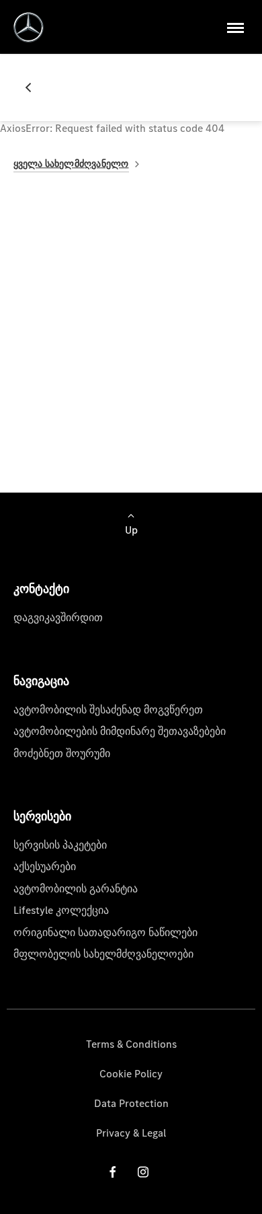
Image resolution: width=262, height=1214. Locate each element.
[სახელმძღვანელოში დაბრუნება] (33, 87)
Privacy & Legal (131, 1133)
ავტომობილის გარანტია (75, 889)
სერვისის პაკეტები (60, 845)
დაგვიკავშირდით (58, 617)
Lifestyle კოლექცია (61, 910)
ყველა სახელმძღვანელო (71, 163)
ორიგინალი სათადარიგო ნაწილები (105, 932)
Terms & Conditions (131, 1044)
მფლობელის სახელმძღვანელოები (103, 954)
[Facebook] (113, 1171)
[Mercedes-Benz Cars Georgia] (28, 27)
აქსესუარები (44, 866)
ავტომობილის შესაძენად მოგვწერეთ (108, 710)
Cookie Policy (131, 1074)
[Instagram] (143, 1171)
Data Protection (131, 1103)
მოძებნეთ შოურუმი (61, 753)
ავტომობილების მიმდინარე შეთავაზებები (119, 731)
